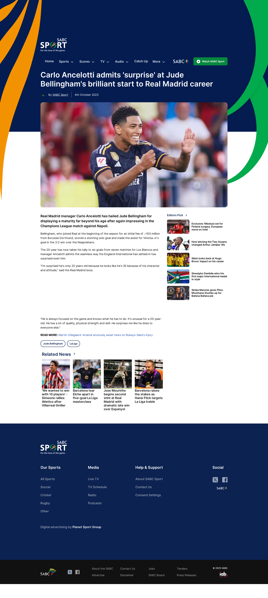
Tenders (182, 568)
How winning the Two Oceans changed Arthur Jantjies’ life (209, 243)
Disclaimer (127, 575)
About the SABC (102, 568)
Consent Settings (148, 495)
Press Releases (186, 575)
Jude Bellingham (53, 343)
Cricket (45, 495)
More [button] (156, 61)
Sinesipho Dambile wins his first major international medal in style (209, 276)
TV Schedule (97, 487)
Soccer (45, 487)
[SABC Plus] (222, 488)
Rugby (45, 503)
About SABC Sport (149, 479)
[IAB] (224, 574)
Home (49, 61)
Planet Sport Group (86, 527)
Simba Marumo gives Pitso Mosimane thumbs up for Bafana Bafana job (207, 293)
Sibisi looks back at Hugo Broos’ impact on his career (208, 260)
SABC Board (156, 575)
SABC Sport (60, 94)
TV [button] (102, 61)
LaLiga (73, 343)
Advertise (98, 575)
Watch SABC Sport (213, 61)
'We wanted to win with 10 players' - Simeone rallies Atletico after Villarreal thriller (55, 398)
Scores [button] (84, 61)
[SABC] (48, 572)
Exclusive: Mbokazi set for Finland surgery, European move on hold (207, 226)
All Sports (47, 479)
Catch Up (141, 61)
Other (44, 511)
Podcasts (95, 503)
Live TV (93, 479)
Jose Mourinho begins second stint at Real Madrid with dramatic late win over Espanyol (117, 400)
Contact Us (143, 487)
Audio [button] (119, 61)
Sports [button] (64, 61)
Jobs (151, 568)
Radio (92, 495)
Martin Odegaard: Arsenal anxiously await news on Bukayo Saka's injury (105, 335)
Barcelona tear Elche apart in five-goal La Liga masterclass (85, 396)
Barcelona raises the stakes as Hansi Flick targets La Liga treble (149, 396)
